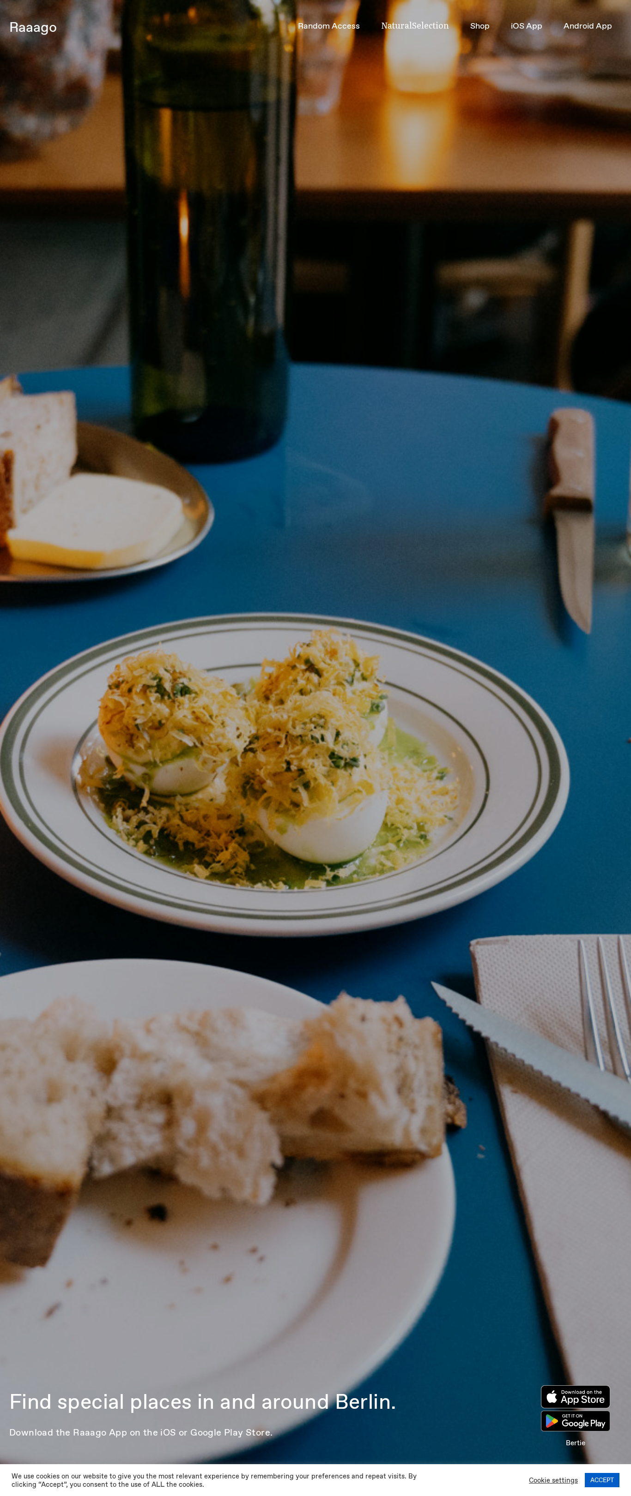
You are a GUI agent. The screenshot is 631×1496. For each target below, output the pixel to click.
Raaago (33, 27)
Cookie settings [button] (553, 1480)
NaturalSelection (415, 25)
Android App (588, 25)
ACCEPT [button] (602, 1480)
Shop (480, 25)
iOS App (526, 25)
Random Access (329, 25)
